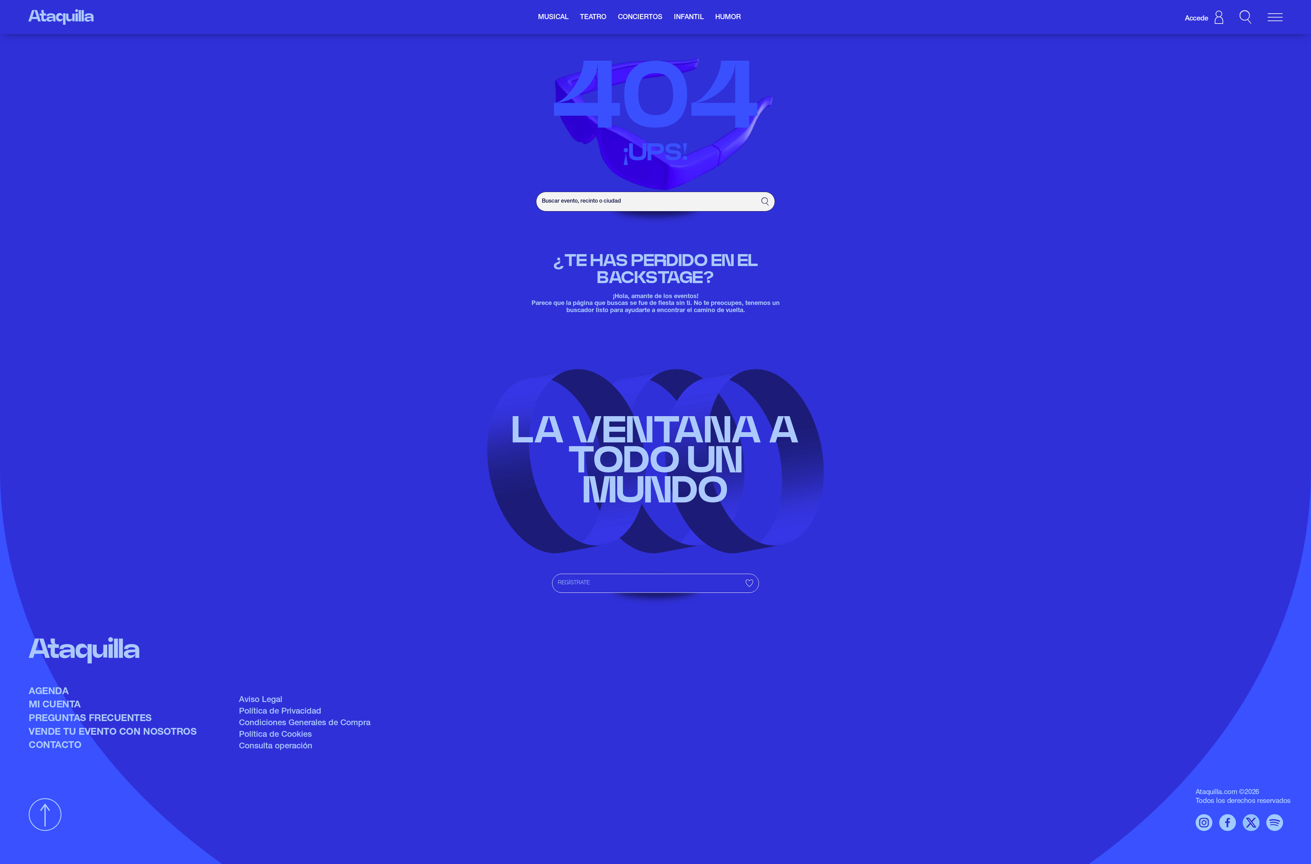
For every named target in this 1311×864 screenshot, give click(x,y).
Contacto (55, 746)
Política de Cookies (275, 735)
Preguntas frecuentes (90, 719)
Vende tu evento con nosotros (112, 732)
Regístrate (574, 583)
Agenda (48, 692)
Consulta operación (275, 747)
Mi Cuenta (55, 705)
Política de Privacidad (280, 712)
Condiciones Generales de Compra (304, 723)
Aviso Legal (260, 700)
